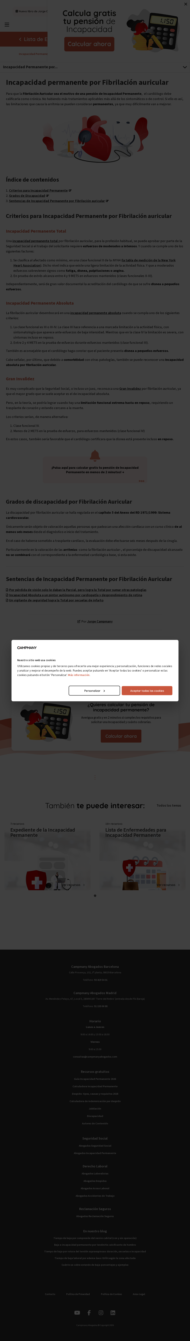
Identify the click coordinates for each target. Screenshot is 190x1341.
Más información (79, 675)
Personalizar (92, 690)
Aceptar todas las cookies (147, 690)
